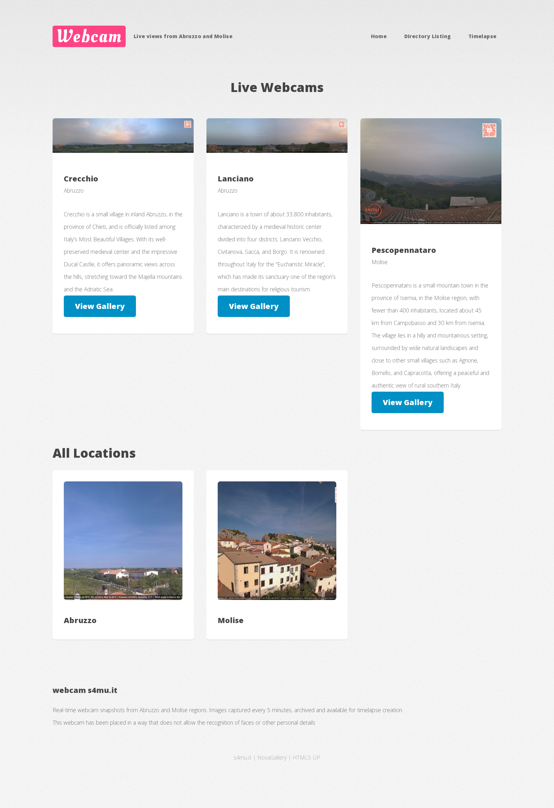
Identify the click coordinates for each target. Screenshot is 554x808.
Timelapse (482, 36)
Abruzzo (80, 620)
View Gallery (100, 306)
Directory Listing (427, 36)
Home (379, 36)
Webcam (89, 36)
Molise (231, 620)
